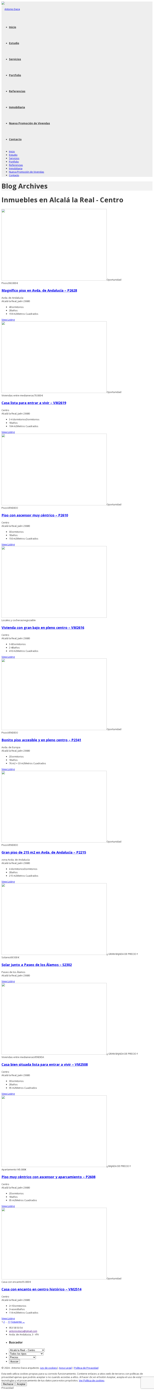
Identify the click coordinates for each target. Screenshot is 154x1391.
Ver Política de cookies (91, 1380)
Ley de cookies (48, 1368)
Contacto (15, 139)
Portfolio (15, 75)
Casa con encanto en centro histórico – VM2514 (41, 1289)
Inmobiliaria (17, 107)
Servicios (15, 59)
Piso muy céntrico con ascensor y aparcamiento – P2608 (48, 1177)
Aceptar (21, 1384)
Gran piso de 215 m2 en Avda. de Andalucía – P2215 (44, 852)
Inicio (12, 27)
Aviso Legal (65, 1368)
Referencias (17, 91)
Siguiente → (18, 1321)
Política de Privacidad (86, 1368)
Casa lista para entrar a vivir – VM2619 (34, 402)
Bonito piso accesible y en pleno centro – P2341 (41, 740)
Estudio (14, 43)
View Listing (8, 319)
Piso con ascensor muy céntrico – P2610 (35, 515)
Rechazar (8, 1384)
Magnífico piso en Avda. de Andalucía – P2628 (39, 290)
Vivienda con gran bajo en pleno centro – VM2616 (43, 627)
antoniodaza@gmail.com (23, 1331)
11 (9, 1321)
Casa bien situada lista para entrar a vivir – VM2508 (45, 1064)
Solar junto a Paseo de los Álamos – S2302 (37, 964)
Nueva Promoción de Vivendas (29, 123)
